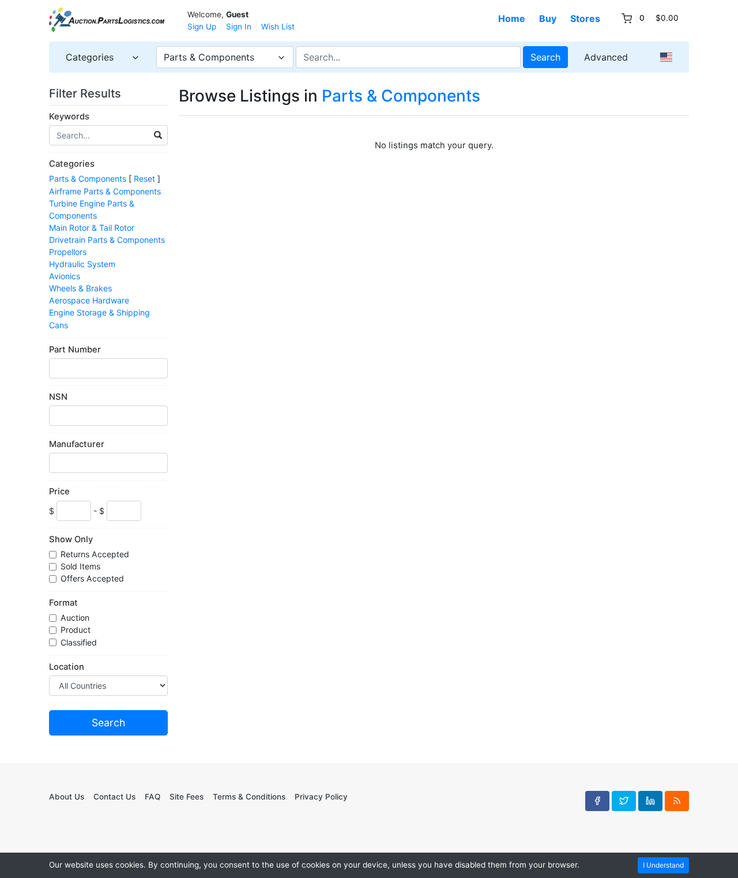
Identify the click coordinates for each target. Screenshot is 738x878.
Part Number (75, 349)
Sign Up (201, 26)
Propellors (67, 252)
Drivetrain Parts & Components (107, 240)
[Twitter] (624, 801)
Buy (547, 18)
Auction (76, 617)
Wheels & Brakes (80, 288)
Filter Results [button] (86, 93)
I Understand (663, 865)
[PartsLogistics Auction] (106, 20)
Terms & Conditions (249, 796)
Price (59, 491)
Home (511, 18)
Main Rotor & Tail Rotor (91, 227)
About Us (66, 796)
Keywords (69, 116)
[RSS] (677, 801)
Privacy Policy (321, 796)
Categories (72, 164)
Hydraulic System (82, 264)
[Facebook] (597, 801)
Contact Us (114, 796)
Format (63, 603)
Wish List (278, 26)
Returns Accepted (96, 554)
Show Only (71, 539)
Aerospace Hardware (89, 300)
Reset (144, 178)
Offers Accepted (93, 578)
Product (77, 630)
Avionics (64, 276)
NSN (58, 397)
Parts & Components (87, 178)
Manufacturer (76, 444)
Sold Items (82, 566)
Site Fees (187, 796)
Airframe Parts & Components (105, 191)
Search (545, 57)
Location (66, 667)
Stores (585, 18)
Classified (80, 642)
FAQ (152, 796)
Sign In (238, 26)
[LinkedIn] (650, 801)
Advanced (606, 57)
